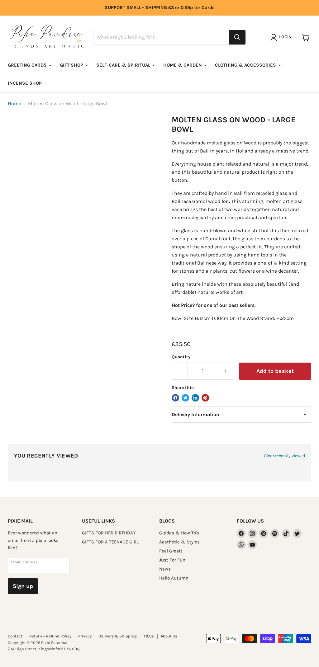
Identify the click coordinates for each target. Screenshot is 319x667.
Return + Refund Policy (50, 636)
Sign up (23, 586)
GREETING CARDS (28, 65)
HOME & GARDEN (183, 65)
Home (14, 103)
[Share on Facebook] (175, 398)
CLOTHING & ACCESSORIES (246, 65)
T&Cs (148, 636)
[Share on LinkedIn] (195, 398)
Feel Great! (170, 551)
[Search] (237, 37)
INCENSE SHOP (25, 83)
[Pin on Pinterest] (205, 398)
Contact (15, 636)
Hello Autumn (173, 578)
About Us (169, 636)
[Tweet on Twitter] (185, 398)
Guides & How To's (179, 533)
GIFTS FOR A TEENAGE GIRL (110, 542)
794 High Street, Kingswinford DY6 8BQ (43, 648)
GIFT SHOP (72, 65)
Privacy (85, 636)
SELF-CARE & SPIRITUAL (123, 65)
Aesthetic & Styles (179, 542)
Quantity (181, 357)
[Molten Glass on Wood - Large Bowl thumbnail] (17, 131)
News (165, 569)
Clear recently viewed (284, 455)
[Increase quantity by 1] (226, 371)
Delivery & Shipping (117, 636)
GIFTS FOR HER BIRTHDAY (109, 533)
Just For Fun (172, 560)
